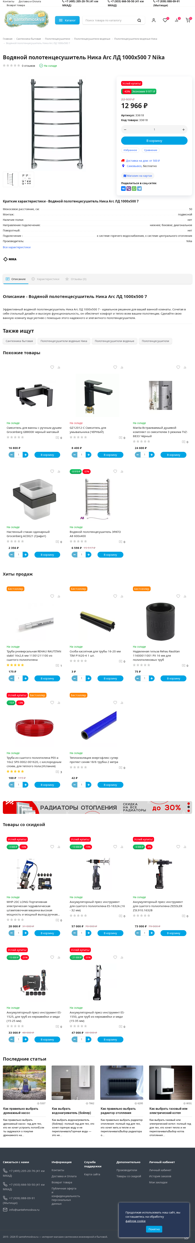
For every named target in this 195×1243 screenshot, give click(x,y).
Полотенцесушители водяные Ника (135, 38)
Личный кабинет (160, 1170)
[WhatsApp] (134, 188)
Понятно (154, 1229)
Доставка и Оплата (64, 1176)
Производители (127, 1170)
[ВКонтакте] (123, 188)
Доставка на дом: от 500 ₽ (143, 160)
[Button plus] (25, 455)
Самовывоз (134, 166)
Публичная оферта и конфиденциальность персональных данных (65, 1196)
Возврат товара (16, 5)
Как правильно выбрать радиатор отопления (118, 1111)
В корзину (154, 140)
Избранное (130, 150)
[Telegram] (139, 188)
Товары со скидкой (129, 1176)
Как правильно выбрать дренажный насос (20, 1111)
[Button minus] (11, 455)
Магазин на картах (139, 175)
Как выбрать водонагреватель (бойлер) (71, 1111)
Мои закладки (158, 1182)
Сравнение (150, 150)
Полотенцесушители (57, 38)
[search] (139, 20)
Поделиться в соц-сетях (139, 183)
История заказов (160, 1176)
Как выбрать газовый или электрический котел (168, 1111)
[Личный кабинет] (153, 20)
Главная (7, 38)
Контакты (58, 1170)
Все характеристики (17, 247)
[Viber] (128, 188)
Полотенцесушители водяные (92, 38)
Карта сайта (92, 1174)
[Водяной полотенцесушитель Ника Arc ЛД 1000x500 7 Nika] (10, 180)
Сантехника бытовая (28, 38)
